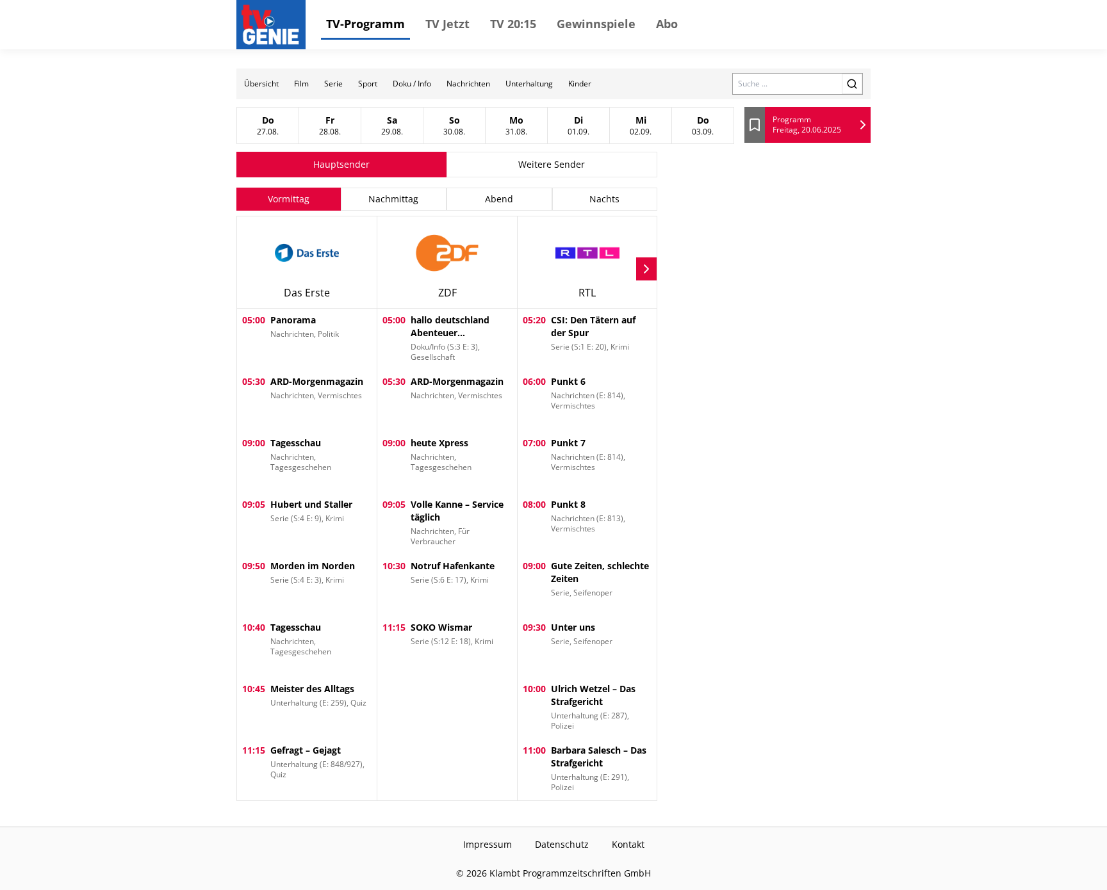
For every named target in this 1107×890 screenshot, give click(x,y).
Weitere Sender (551, 164)
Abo (667, 23)
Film (301, 83)
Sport (367, 83)
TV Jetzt (447, 23)
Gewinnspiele (596, 23)
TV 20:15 (513, 23)
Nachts (604, 199)
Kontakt (628, 844)
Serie (333, 83)
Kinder (579, 83)
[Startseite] (274, 25)
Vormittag (288, 199)
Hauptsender (341, 164)
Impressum (487, 844)
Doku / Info (412, 83)
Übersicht (261, 83)
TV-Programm (365, 23)
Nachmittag (393, 199)
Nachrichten (468, 83)
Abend (499, 199)
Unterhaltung (529, 83)
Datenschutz (562, 844)
